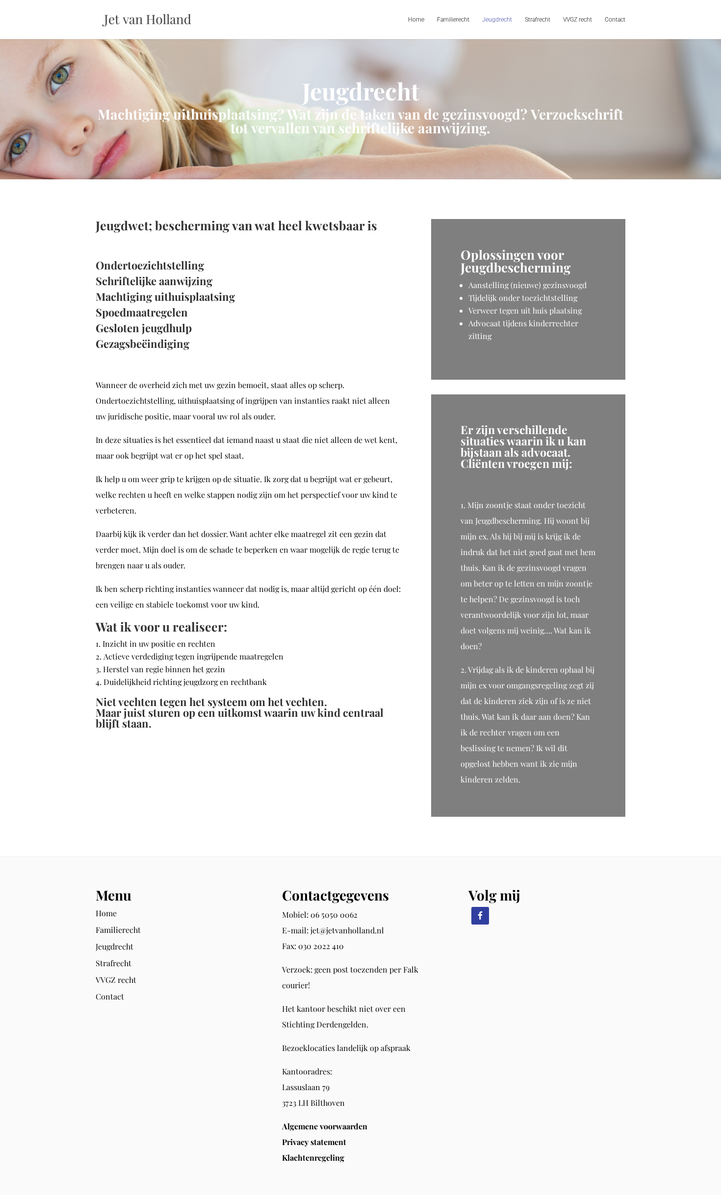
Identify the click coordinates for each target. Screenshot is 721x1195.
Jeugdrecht (497, 19)
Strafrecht (537, 19)
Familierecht (453, 19)
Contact (615, 19)
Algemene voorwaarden (324, 1126)
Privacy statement (314, 1142)
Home (416, 19)
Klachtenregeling (313, 1157)
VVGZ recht (577, 19)
